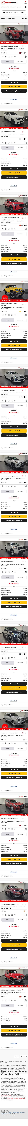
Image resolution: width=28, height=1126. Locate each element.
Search (22, 12)
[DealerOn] (5, 1110)
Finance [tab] (20, 61)
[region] (14, 76)
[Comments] (26, 57)
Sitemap (14, 1112)
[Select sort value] (25, 18)
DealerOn (10, 1112)
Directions (13, 7)
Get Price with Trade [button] (14, 87)
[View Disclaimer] (15, 56)
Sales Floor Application (7, 1113)
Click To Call (14, 82)
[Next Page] (18, 1056)
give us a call (10, 1098)
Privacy (18, 1112)
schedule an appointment (19, 1098)
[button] (5, 7)
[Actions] (25, 46)
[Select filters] (23, 18)
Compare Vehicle (8, 103)
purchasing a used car (6, 1095)
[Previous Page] (15, 1056)
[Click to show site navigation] (25, 7)
